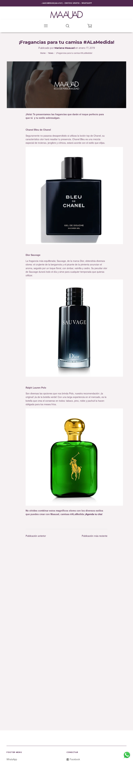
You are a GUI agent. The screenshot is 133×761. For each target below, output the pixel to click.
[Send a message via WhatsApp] (126, 754)
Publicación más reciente (94, 535)
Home (43, 53)
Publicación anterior (36, 535)
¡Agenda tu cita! (94, 514)
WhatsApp (11, 759)
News (50, 53)
